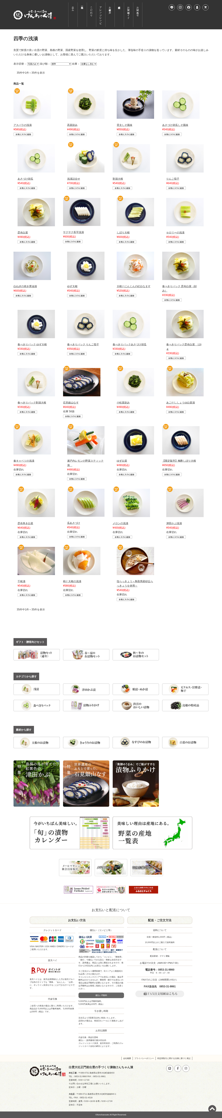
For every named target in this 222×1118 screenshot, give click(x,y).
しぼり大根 (123, 232)
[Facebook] (189, 7)
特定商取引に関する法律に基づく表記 (173, 1058)
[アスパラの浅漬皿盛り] (32, 116)
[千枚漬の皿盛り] (36, 572)
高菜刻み (72, 125)
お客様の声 (110, 7)
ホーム (73, 7)
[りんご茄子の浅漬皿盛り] (185, 170)
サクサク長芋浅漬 (73, 232)
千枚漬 (21, 581)
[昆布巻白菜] (36, 514)
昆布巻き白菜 (25, 523)
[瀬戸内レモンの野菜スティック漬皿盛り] (85, 452)
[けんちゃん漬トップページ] (34, 15)
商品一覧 (82, 14)
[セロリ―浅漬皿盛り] (185, 224)
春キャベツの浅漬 (23, 460)
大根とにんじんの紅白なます (133, 286)
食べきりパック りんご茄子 (83, 344)
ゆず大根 (72, 286)
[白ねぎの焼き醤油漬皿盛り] (32, 277)
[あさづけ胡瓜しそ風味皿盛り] (181, 116)
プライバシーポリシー (144, 1058)
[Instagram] (180, 7)
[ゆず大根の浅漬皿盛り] (85, 277)
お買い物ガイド (128, 11)
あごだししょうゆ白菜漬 (180, 402)
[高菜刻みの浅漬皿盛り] (85, 116)
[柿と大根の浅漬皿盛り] (81, 572)
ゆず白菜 (122, 460)
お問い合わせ (138, 10)
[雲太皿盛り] (135, 116)
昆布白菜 (23, 232)
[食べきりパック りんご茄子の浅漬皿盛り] (85, 336)
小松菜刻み (123, 402)
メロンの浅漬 (120, 523)
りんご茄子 (172, 178)
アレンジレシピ (100, 14)
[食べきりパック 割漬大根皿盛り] (36, 394)
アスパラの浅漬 (22, 125)
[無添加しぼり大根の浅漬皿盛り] (135, 224)
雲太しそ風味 (124, 125)
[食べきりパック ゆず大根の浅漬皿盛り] (36, 336)
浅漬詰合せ (73, 178)
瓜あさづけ (73, 523)
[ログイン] (197, 7)
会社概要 (127, 1058)
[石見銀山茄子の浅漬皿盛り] (81, 394)
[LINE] (172, 7)
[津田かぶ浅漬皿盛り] (185, 514)
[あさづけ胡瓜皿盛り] (36, 170)
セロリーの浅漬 (175, 232)
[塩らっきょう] (135, 572)
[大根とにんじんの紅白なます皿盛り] (135, 277)
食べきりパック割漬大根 (32, 402)
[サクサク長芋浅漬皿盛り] (81, 223)
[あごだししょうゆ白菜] (185, 394)
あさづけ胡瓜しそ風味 (175, 125)
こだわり (91, 10)
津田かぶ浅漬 (174, 523)
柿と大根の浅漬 (72, 581)
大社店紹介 (119, 14)
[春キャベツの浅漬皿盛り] (32, 452)
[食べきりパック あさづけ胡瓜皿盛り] (131, 336)
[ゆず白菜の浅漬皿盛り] (135, 452)
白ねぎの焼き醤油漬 (25, 286)
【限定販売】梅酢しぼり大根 (179, 460)
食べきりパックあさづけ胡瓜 (129, 344)
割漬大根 (118, 178)
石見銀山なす (71, 402)
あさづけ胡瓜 (25, 178)
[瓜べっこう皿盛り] (85, 514)
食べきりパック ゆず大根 (32, 344)
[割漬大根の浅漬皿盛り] (131, 170)
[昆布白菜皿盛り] (36, 224)
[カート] (205, 7)
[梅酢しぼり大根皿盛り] (181, 452)
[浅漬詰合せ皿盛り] (85, 170)
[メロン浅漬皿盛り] (131, 514)
